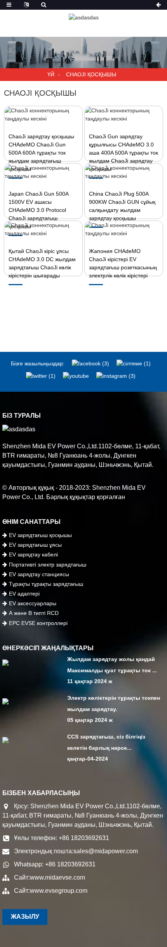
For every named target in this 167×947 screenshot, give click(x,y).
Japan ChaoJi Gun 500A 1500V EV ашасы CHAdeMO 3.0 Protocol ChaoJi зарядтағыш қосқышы (38, 210)
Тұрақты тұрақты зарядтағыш (46, 584)
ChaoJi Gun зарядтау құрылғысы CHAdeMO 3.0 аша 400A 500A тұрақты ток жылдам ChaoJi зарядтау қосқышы (123, 152)
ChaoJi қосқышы (91, 74)
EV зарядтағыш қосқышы (40, 535)
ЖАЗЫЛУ (25, 916)
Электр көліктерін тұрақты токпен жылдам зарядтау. (113, 703)
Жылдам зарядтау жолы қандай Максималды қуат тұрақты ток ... (112, 664)
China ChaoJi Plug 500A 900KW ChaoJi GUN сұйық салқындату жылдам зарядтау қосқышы (122, 206)
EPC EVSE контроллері (38, 623)
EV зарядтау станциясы (39, 574)
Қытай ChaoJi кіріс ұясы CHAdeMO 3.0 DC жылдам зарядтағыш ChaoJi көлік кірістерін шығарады (42, 263)
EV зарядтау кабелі (33, 554)
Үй (50, 74)
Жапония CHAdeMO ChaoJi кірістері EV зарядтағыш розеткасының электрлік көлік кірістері (123, 263)
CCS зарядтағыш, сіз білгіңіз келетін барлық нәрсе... (106, 742)
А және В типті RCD (34, 613)
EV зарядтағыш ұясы (35, 545)
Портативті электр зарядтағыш (47, 564)
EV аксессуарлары (32, 603)
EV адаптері (24, 594)
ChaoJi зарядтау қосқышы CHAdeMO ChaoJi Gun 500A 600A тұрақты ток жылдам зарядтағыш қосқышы (41, 152)
